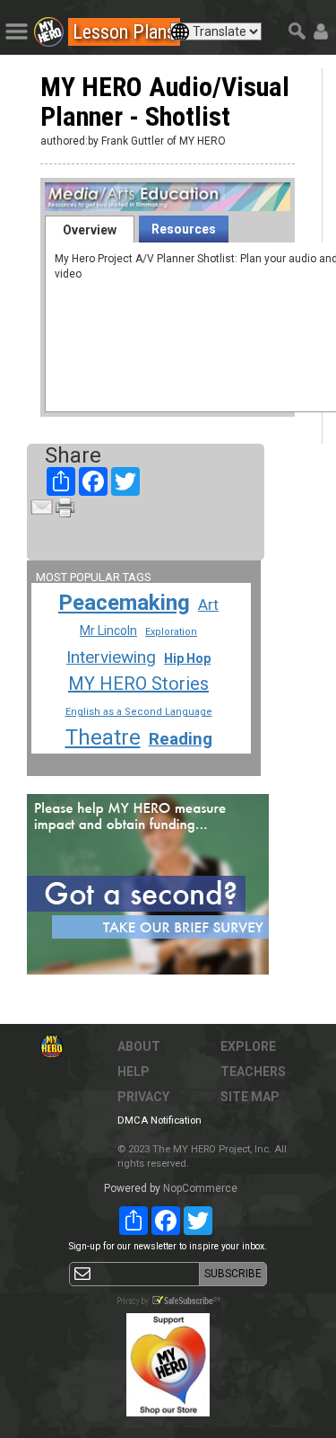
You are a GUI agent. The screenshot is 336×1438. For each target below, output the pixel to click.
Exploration (171, 632)
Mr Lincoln (108, 630)
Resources (183, 229)
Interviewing (111, 657)
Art (208, 604)
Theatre (103, 737)
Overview (89, 230)
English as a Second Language (138, 712)
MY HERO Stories (138, 683)
